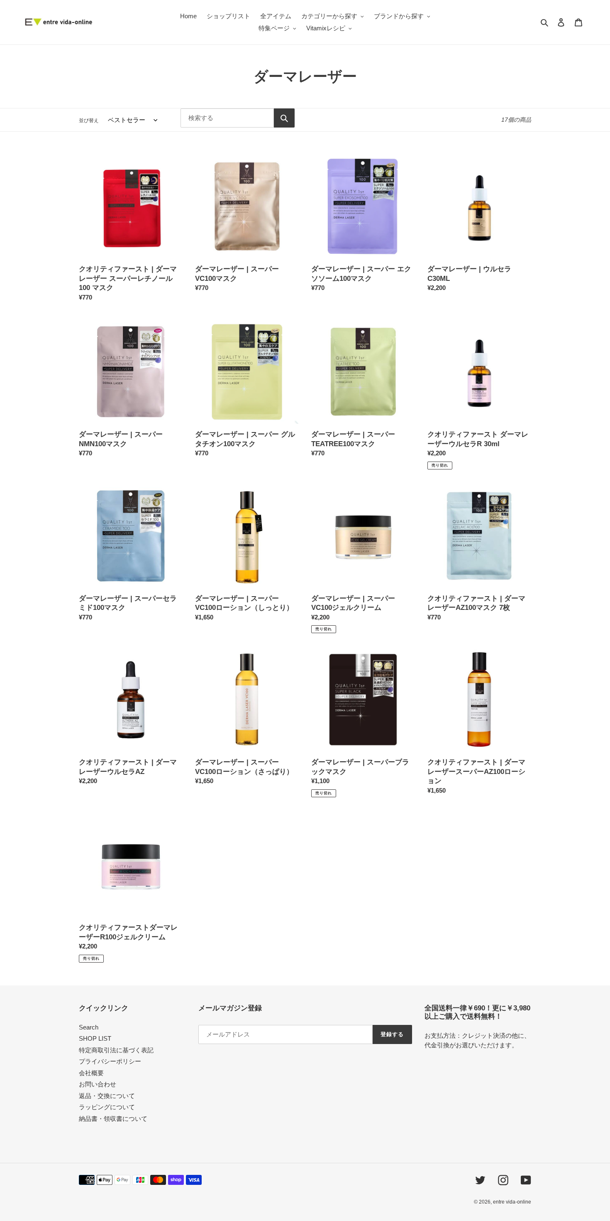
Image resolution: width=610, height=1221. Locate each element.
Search (88, 1027)
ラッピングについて (107, 1106)
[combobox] (227, 118)
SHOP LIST (95, 1038)
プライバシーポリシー (110, 1061)
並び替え (89, 120)
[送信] (284, 118)
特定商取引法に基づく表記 (116, 1050)
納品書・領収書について (113, 1118)
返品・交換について (107, 1095)
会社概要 (91, 1072)
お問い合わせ (97, 1084)
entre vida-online (512, 1202)
